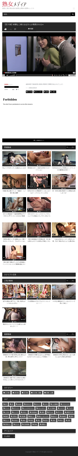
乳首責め (34, 412)
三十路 (7, 392)
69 (12, 404)
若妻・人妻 (49, 392)
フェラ (71, 408)
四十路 (17, 392)
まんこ (38, 404)
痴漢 (47, 91)
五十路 (30, 91)
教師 (6, 416)
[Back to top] (72, 450)
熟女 (72, 416)
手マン (60, 412)
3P (6, 404)
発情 (31, 420)
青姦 (35, 424)
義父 (61, 420)
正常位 (15, 416)
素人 (39, 420)
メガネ (7, 412)
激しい (32, 416)
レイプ (16, 412)
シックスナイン (28, 408)
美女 (54, 420)
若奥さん (7, 424)
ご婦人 (54, 91)
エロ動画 (55, 404)
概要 (31, 29)
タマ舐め (52, 408)
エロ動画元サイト (39, 140)
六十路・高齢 (37, 392)
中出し (25, 412)
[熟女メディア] (39, 4)
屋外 (43, 412)
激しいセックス (43, 416)
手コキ (51, 412)
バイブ (62, 408)
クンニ (7, 408)
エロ (46, 404)
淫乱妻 (23, 416)
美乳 (46, 420)
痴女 (24, 420)
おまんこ (28, 404)
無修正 (64, 416)
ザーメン (16, 408)
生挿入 (16, 420)
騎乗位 (44, 424)
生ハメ (7, 420)
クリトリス (65, 404)
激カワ (55, 416)
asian (19, 404)
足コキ (17, 424)
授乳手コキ (70, 412)
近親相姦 (26, 424)
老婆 (68, 420)
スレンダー (39, 91)
